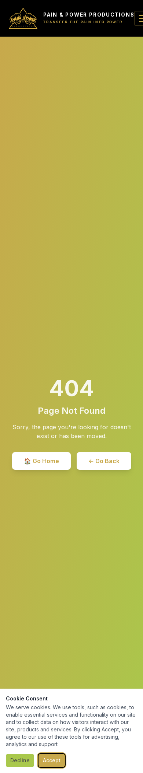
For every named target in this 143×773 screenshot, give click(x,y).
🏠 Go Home (41, 461)
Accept (51, 760)
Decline (20, 760)
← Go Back (104, 461)
